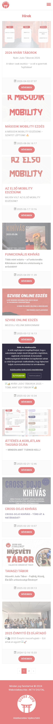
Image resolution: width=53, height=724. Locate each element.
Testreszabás (34, 375)
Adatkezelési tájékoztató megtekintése (26, 369)
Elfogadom (18, 375)
